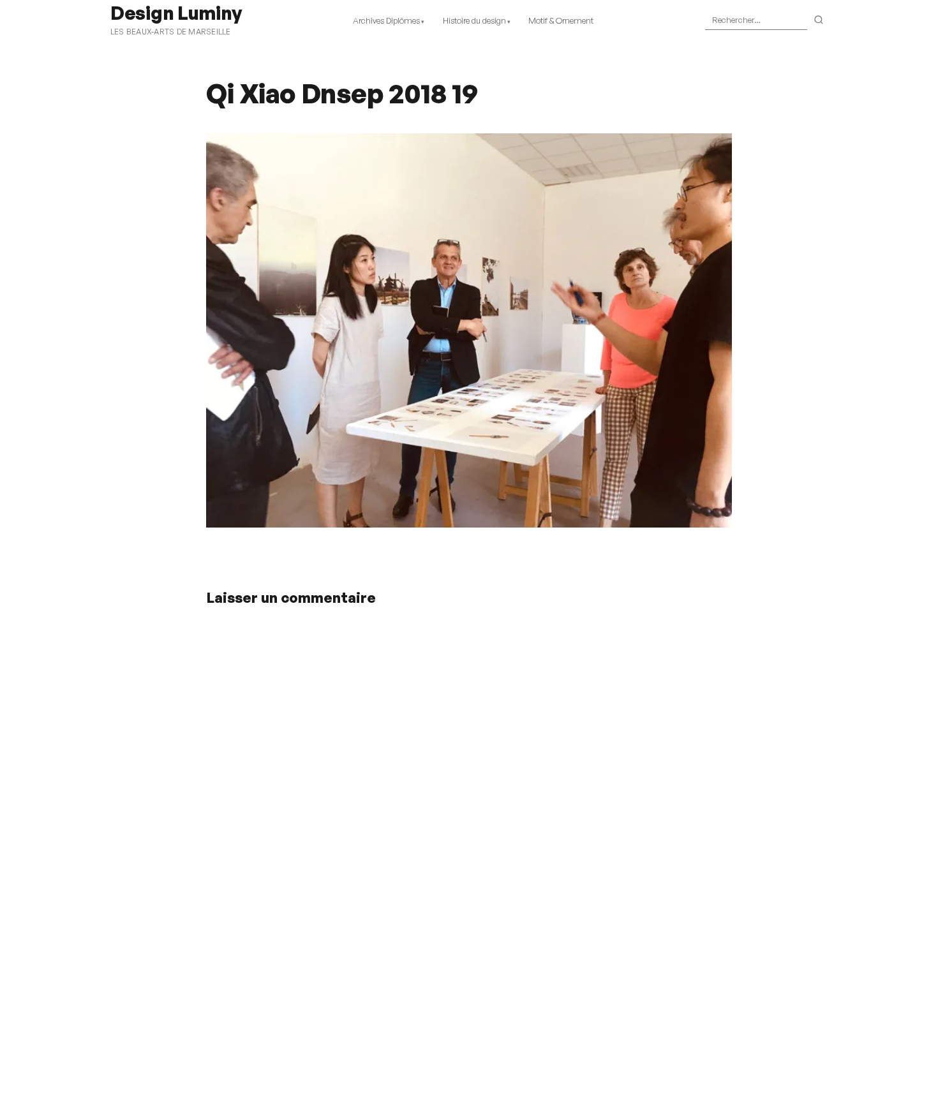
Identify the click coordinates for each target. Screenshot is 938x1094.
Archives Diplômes (386, 20)
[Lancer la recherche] (819, 20)
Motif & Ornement (560, 20)
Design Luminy (175, 12)
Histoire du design (474, 20)
